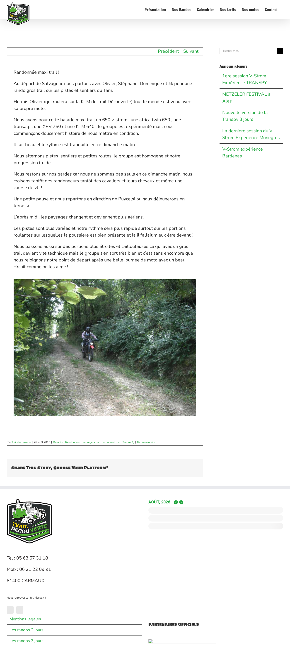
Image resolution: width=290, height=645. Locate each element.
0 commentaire (146, 442)
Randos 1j (128, 442)
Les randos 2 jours (27, 630)
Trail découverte (21, 442)
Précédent (168, 51)
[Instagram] (19, 610)
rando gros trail (91, 442)
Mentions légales (25, 619)
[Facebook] (10, 610)
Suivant (190, 51)
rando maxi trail (111, 442)
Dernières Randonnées (66, 442)
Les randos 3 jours (27, 640)
